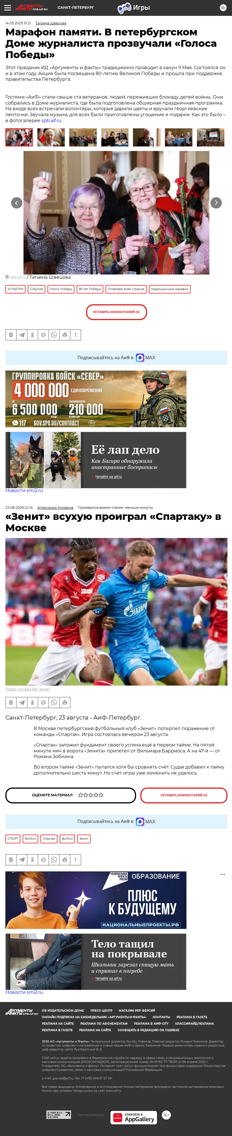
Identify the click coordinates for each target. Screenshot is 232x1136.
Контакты (161, 1017)
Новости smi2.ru (24, 490)
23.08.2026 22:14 (19, 507)
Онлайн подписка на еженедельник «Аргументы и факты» (94, 1017)
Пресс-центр (101, 1010)
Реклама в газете (192, 1017)
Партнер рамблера (90, 1114)
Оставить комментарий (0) (116, 312)
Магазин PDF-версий (137, 1010)
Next (216, 203)
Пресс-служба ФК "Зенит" (28, 689)
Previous (17, 203)
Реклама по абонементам (104, 1024)
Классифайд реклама (194, 1024)
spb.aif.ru (51, 120)
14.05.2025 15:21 (18, 23)
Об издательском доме (63, 1010)
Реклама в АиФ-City (151, 1024)
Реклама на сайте (58, 1024)
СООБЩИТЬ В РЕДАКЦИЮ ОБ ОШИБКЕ (148, 1030)
